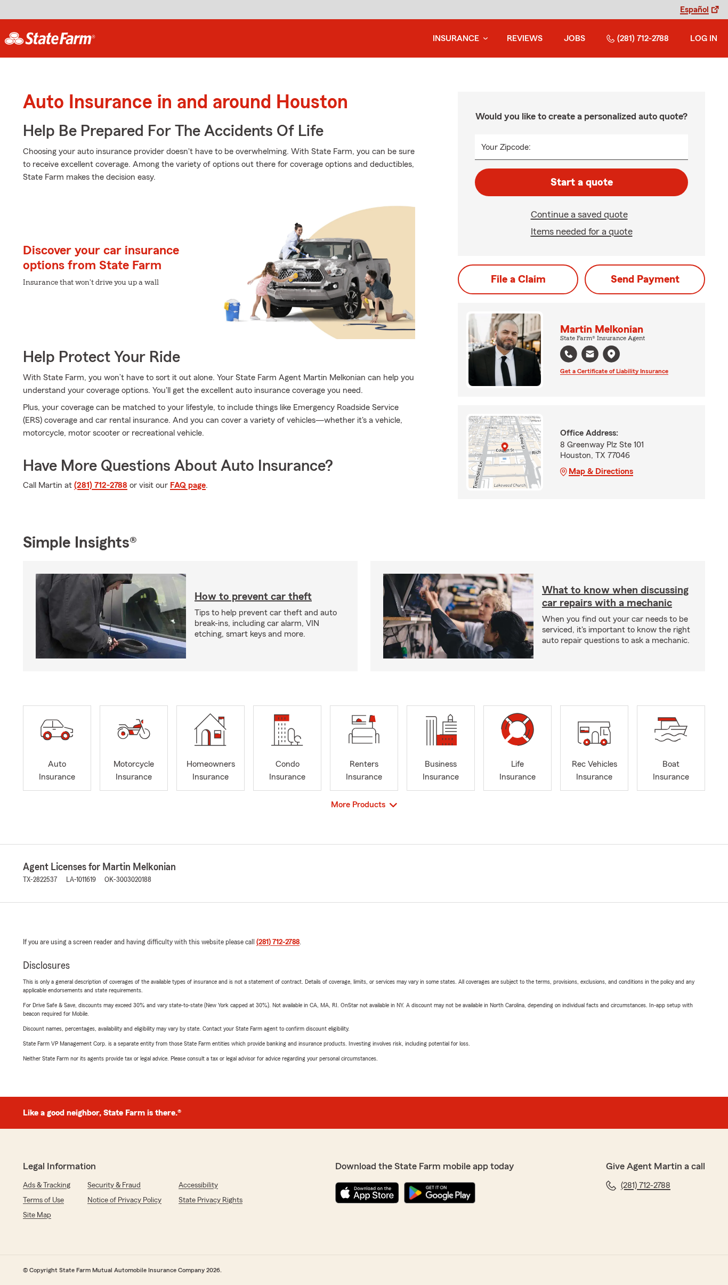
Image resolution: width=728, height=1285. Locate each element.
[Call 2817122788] (568, 354)
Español (694, 9)
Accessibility (198, 1185)
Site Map (37, 1215)
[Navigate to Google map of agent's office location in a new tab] (611, 354)
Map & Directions (601, 471)
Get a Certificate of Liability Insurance (614, 371)
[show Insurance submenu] (483, 38)
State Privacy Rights (210, 1200)
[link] (50, 38)
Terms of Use (43, 1200)
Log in (703, 38)
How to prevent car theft (253, 596)
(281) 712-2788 (643, 38)
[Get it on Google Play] (439, 1192)
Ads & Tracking (46, 1185)
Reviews (525, 38)
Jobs (574, 38)
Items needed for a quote (582, 231)
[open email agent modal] (589, 355)
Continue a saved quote (579, 214)
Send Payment (645, 279)
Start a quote (582, 182)
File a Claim (518, 279)
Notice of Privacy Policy (124, 1200)
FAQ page (188, 485)
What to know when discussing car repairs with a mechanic (615, 596)
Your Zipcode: (506, 147)
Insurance (456, 38)
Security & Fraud (114, 1185)
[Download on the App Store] (367, 1192)
